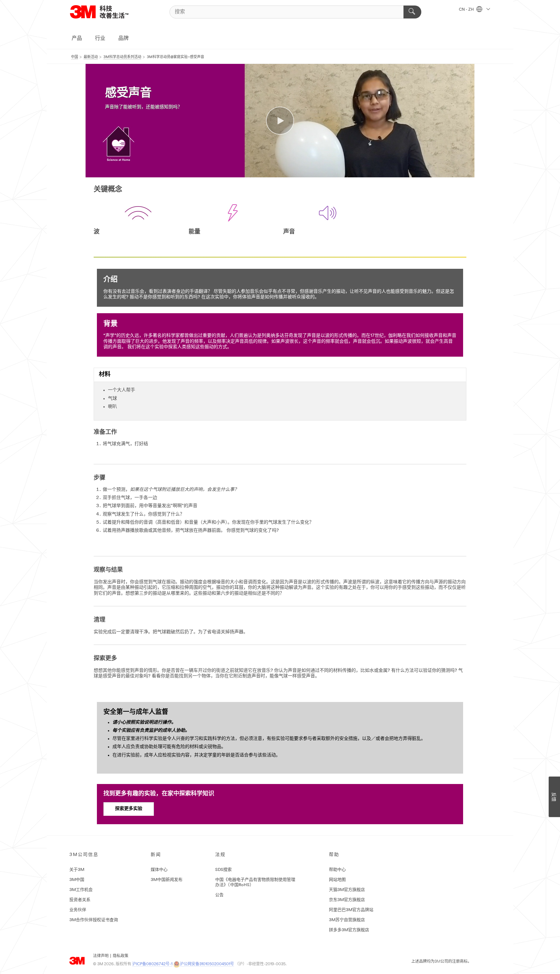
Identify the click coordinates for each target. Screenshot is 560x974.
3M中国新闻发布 (166, 880)
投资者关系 (79, 900)
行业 (100, 38)
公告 (219, 895)
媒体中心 (159, 870)
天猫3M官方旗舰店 (347, 890)
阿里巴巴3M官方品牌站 (351, 910)
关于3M (76, 870)
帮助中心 (337, 870)
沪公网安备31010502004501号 (207, 964)
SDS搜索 (223, 870)
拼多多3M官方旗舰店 (349, 930)
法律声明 (101, 956)
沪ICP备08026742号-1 (152, 964)
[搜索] (412, 12)
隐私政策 (120, 956)
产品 (77, 38)
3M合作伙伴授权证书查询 (93, 920)
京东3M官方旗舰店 (347, 900)
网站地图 (337, 880)
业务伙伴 (77, 910)
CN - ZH (467, 10)
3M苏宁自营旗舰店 (347, 920)
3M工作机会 (81, 890)
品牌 (123, 38)
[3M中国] (107, 12)
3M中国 (76, 880)
